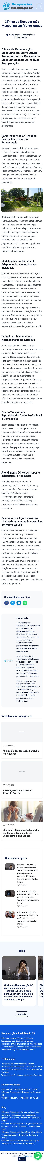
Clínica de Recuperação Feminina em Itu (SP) (19, 1089)
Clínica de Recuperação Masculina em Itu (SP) (20, 1098)
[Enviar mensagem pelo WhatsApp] (38, 1156)
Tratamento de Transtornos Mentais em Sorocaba (21, 1075)
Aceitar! (22, 1159)
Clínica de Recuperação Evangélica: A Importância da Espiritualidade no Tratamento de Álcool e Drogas (27, 918)
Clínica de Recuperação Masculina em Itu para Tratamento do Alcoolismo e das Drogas (21, 833)
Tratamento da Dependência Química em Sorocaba (22, 1066)
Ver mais (22, 1014)
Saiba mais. (28, 1156)
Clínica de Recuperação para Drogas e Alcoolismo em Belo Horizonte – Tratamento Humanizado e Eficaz (28, 897)
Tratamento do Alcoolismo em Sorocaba (17, 1064)
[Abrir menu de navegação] (39, 6)
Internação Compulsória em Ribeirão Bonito (18, 792)
